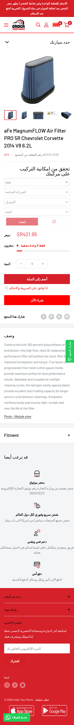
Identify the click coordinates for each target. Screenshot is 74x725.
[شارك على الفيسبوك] (43, 316)
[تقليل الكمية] (21, 263)
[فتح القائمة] (6, 25)
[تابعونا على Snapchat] (22, 685)
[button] (56, 25)
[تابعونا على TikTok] (15, 685)
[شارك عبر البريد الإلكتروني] (67, 316)
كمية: (7, 264)
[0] (66, 24)
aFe (6, 154)
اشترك (14, 661)
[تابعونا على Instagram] (7, 685)
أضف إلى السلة (37, 279)
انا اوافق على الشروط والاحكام (28, 288)
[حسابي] (46, 25)
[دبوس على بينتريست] (51, 316)
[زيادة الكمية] (43, 263)
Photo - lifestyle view (17, 416)
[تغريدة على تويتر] (59, 316)
